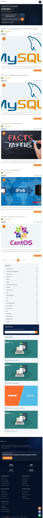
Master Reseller (25, 479)
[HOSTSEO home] (6, 2)
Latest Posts (6, 22)
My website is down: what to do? (11, 431)
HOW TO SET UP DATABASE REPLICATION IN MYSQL (15, 75)
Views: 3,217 (4, 175)
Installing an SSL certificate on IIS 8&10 (12, 360)
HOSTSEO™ (8, 516)
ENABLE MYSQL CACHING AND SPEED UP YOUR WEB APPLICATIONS (19, 29)
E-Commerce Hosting (5, 483)
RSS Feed (11, 22)
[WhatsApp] (40, 34)
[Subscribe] (36, 332)
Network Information (5, 498)
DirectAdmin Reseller (26, 485)
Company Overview (4, 503)
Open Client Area (7, 458)
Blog (8, 6)
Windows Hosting (4, 485)
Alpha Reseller (24, 481)
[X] (36, 34)
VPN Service (24, 496)
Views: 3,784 (4, 80)
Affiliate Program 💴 (4, 511)
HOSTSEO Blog (4, 507)
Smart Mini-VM (4, 496)
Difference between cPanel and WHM (12, 383)
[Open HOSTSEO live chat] (39, 511)
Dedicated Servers (4, 494)
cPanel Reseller (25, 478)
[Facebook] (34, 34)
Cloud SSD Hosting (4, 479)
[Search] (22, 19)
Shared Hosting (4, 478)
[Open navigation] (40, 2)
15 (15, 260)
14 (12, 260)
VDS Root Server (4, 492)
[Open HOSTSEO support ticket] (39, 508)
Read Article (36, 70)
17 (20, 260)
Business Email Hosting (26, 494)
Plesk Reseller (24, 483)
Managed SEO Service (26, 498)
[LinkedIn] (38, 34)
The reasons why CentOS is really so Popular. (13, 217)
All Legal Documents (5, 509)
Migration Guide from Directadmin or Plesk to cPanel (14, 408)
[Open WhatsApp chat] (39, 515)
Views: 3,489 (4, 34)
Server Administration (7, 31)
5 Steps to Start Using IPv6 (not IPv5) (10, 170)
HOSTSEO (4, 6)
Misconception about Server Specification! (12, 124)
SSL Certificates (25, 492)
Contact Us (3, 505)
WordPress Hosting (4, 481)
